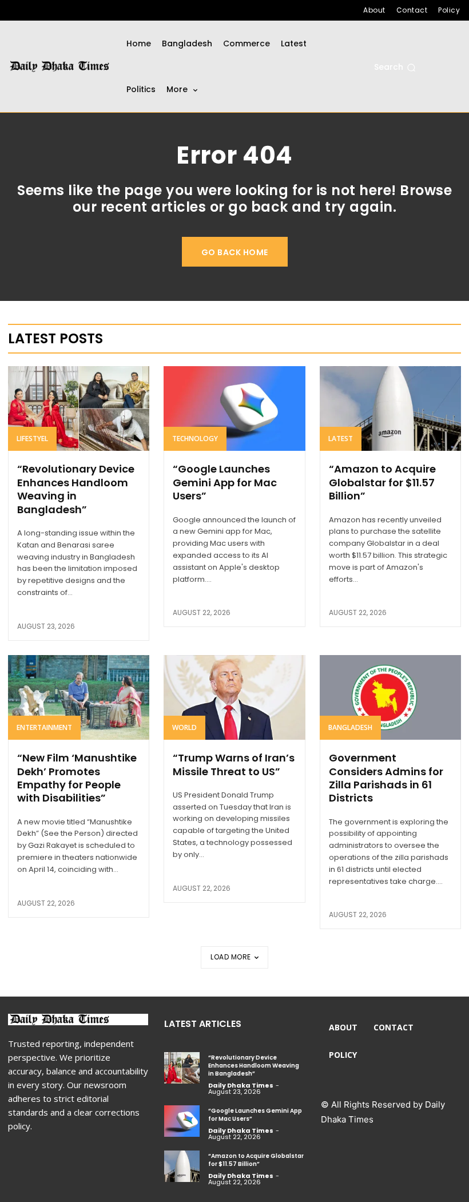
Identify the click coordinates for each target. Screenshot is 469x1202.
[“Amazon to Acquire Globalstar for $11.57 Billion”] (390, 408)
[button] (395, 67)
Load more (230, 957)
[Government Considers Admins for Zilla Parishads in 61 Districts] (390, 697)
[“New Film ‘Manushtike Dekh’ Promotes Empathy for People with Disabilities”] (78, 697)
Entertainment (44, 727)
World (184, 727)
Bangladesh (350, 727)
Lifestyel (32, 438)
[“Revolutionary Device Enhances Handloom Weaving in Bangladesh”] (78, 408)
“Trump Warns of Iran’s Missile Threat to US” (234, 764)
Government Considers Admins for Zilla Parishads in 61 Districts (386, 778)
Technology (195, 438)
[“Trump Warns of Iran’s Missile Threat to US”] (234, 697)
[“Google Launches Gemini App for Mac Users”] (234, 408)
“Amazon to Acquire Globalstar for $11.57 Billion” (382, 482)
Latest (340, 438)
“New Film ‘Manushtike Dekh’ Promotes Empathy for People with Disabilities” (77, 778)
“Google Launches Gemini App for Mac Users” (225, 482)
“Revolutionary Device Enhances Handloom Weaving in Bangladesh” (75, 489)
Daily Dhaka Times (240, 1085)
